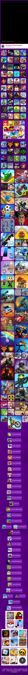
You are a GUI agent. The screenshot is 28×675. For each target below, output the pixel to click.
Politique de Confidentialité (14, 670)
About (3, 670)
